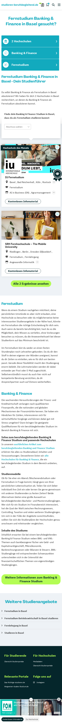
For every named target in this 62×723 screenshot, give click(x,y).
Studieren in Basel (14, 632)
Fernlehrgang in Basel (16, 625)
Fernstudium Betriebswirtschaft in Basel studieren (31, 618)
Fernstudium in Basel (15, 611)
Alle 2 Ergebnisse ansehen (31, 284)
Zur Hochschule (32, 719)
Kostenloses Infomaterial (12, 719)
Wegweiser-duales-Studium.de (16, 686)
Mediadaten (37, 661)
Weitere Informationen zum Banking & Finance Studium (31, 579)
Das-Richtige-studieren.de (14, 682)
